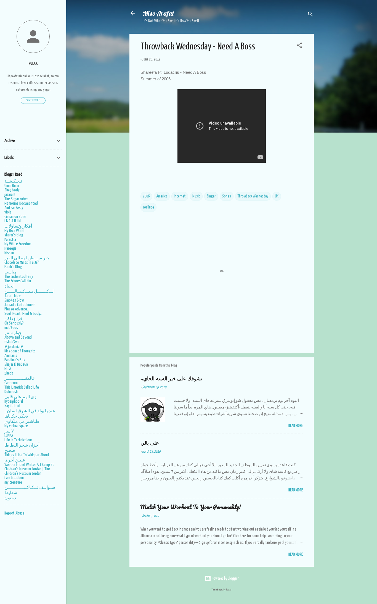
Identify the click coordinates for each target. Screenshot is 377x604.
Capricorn (11, 383)
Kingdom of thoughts (20, 351)
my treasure (13, 482)
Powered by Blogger (225, 579)
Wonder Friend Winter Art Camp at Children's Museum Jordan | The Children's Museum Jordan (29, 469)
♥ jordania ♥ (13, 347)
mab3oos (11, 328)
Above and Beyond (18, 337)
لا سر (9, 431)
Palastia (10, 240)
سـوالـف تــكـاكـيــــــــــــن (29, 488)
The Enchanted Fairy (18, 277)
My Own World (14, 231)
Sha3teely (12, 190)
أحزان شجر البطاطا (21, 445)
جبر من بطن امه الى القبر (27, 258)
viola (7, 212)
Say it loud (12, 406)
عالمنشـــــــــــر (19, 378)
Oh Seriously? (14, 323)
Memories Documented (21, 203)
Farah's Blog (13, 267)
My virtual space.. (17, 426)
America (161, 196)
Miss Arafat (158, 13)
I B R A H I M (12, 221)
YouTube (148, 207)
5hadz (8, 373)
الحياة (9, 286)
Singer (211, 196)
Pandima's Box (14, 360)
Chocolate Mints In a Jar (21, 262)
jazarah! (9, 194)
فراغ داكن (13, 319)
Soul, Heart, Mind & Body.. (23, 314)
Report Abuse (14, 513)
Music (196, 196)
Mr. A (7, 369)
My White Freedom (17, 244)
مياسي (10, 272)
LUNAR (8, 436)
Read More (295, 426)
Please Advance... (17, 309)
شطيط (10, 493)
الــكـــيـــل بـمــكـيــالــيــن (29, 291)
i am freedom (14, 478)
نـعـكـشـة (13, 181)
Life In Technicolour (18, 440)
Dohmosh (11, 392)
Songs (226, 196)
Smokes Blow (14, 300)
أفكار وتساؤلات (18, 226)
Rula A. (33, 63)
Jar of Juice (12, 296)
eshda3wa (11, 342)
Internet (180, 196)
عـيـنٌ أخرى (14, 460)
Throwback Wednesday (253, 196)
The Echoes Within (17, 281)
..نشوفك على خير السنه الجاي (171, 378)
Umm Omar (11, 186)
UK (276, 196)
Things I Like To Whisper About (26, 455)
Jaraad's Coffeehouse (19, 305)
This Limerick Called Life (21, 387)
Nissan (9, 253)
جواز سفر (13, 333)
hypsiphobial (13, 401)
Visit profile (33, 100)
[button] (299, 46)
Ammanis (10, 356)
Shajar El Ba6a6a (16, 364)
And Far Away (13, 208)
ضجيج (9, 451)
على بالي (149, 442)
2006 (146, 196)
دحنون (10, 498)
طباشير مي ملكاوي (21, 422)
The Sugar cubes (16, 199)
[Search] (310, 15)
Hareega (10, 248)
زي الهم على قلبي (20, 397)
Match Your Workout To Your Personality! (190, 507)
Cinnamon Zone (15, 217)
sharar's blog (13, 235)
